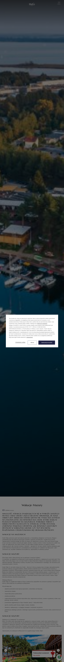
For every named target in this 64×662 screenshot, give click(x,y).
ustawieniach (29, 337)
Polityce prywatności (42, 323)
